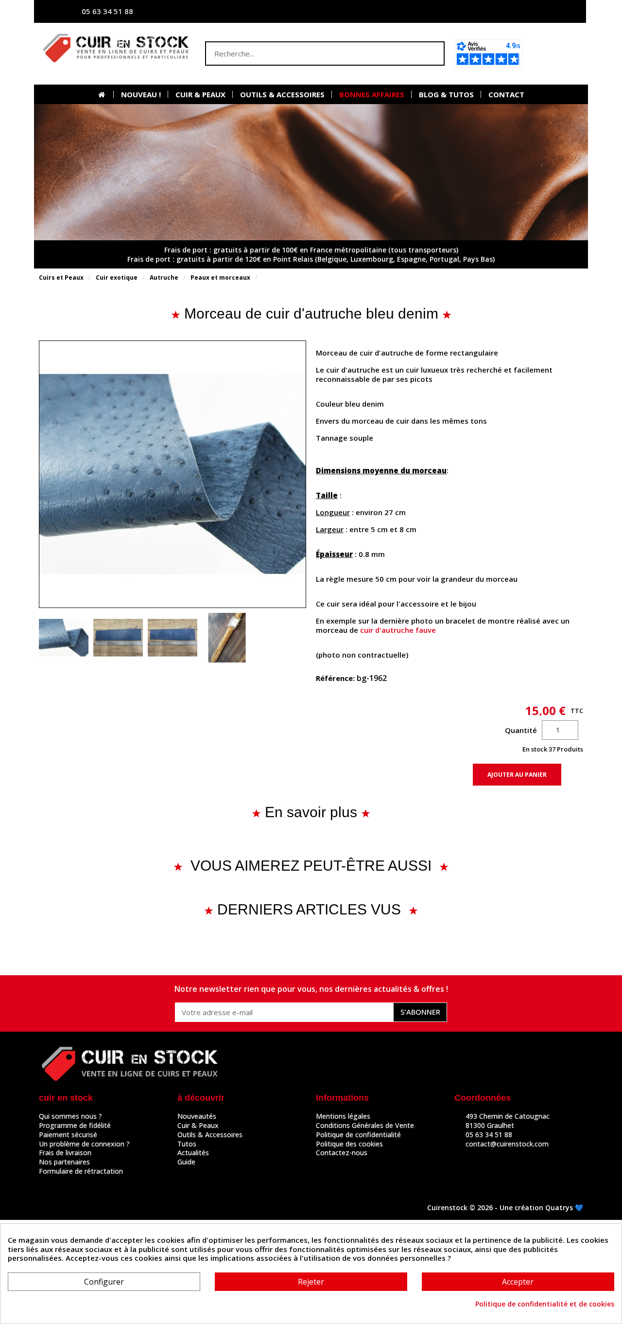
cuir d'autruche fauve (398, 630)
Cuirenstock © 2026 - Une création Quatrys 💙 (505, 1207)
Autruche (164, 277)
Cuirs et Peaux (61, 277)
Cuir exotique (117, 277)
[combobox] (305, 53)
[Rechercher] (431, 53)
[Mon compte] (483, 11)
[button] (555, 53)
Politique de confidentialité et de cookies (544, 1304)
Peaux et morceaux (220, 277)
